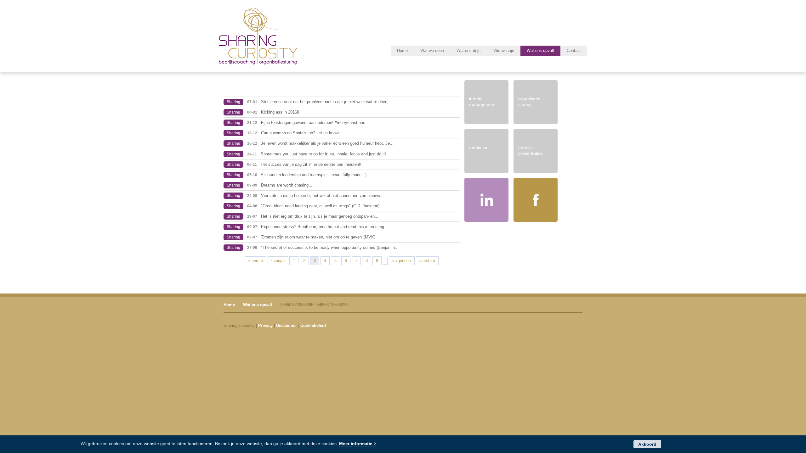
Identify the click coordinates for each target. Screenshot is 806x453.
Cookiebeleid (313, 325)
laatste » (427, 260)
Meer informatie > (357, 443)
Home (229, 304)
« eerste (255, 260)
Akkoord (647, 444)
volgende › (401, 260)
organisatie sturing (529, 101)
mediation (479, 147)
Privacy (265, 325)
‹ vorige (278, 260)
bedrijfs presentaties (530, 150)
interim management (482, 101)
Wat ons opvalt (257, 304)
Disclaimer (286, 325)
